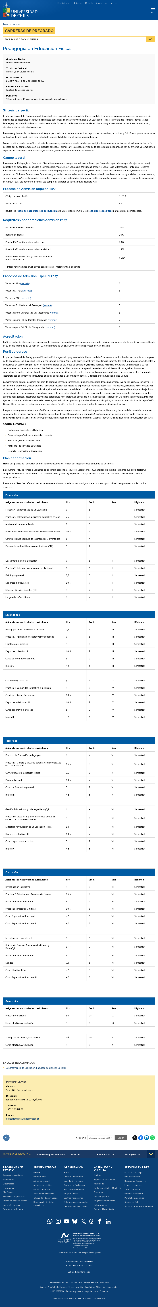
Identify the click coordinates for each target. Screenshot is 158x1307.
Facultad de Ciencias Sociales (21, 39)
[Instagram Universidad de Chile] (58, 1221)
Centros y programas (73, 1197)
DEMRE (36, 1172)
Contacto (104, 1291)
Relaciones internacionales (76, 1202)
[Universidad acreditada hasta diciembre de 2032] (79, 1239)
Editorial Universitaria (104, 1209)
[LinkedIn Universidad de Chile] (108, 1221)
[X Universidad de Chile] (83, 1221)
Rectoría (67, 1172)
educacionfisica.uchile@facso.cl (22, 1118)
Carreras (16, 24)
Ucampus (139, 1172)
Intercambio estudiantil (43, 1193)
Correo (99, 3)
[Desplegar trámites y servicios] (151, 1154)
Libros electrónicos (133, 1185)
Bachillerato (8, 1179)
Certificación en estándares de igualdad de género (79, 1252)
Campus (43, 1287)
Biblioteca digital (132, 1176)
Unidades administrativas (75, 1206)
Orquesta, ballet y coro (104, 1200)
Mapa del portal (91, 1291)
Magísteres (8, 1192)
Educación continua (11, 1205)
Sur (104, 1287)
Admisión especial (41, 1181)
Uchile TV (116, 1188)
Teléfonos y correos (74, 1291)
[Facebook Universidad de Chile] (100, 1221)
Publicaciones (100, 1205)
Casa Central (104, 1282)
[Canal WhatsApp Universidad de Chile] (50, 1221)
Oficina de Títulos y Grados (45, 1197)
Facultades (62, 3)
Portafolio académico (134, 1197)
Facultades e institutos (74, 1189)
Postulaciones (39, 1176)
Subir (6, 1138)
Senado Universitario (73, 1181)
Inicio (5, 24)
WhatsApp (152, 1137)
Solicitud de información (79, 1271)
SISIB (55, 1298)
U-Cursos (78, 3)
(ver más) (25, 283)
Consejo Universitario (73, 1176)
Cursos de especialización (15, 1200)
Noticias (97, 1175)
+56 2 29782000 (57, 1291)
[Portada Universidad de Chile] (21, 9)
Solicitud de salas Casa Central (139, 1206)
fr (111, 3)
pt (116, 3)
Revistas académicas (134, 1193)
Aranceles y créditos (42, 1185)
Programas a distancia (13, 1209)
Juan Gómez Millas (93, 1287)
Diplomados (8, 1183)
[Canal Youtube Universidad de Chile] (66, 1221)
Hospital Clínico (71, 1193)
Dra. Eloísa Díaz (77, 1287)
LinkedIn (146, 1137)
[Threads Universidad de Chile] (91, 1221)
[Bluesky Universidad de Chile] (75, 1221)
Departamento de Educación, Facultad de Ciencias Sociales (36, 1067)
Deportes (98, 1192)
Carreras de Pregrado (29, 30)
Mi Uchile (89, 3)
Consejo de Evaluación (74, 1185)
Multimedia (99, 1183)
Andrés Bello (53, 1287)
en (106, 3)
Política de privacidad (96, 1298)
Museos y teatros (102, 1196)
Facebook (140, 1137)
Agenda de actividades (104, 1179)
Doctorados (8, 1188)
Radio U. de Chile (102, 1188)
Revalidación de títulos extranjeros (43, 1203)
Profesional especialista (14, 1196)
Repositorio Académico (135, 1181)
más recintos (112, 1287)
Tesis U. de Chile (132, 1189)
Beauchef (64, 1287)
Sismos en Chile (132, 1202)
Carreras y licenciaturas (13, 1175)
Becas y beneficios (42, 1189)
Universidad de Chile (67, 1298)
